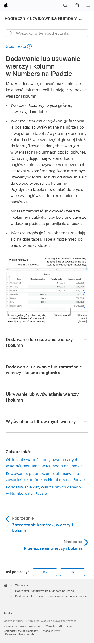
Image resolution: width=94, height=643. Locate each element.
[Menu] (88, 5)
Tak (44, 572)
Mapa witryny (51, 630)
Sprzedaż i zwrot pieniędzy (21, 630)
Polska (8, 613)
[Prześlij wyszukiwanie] (10, 33)
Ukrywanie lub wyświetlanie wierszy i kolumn (42, 397)
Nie (72, 572)
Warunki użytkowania (58, 626)
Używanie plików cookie (19, 634)
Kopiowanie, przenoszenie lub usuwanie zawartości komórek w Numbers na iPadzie (45, 476)
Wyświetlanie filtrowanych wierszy (41, 421)
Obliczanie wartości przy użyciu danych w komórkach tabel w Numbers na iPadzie (44, 462)
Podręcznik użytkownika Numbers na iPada (44, 591)
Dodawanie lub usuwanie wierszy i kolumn (39, 342)
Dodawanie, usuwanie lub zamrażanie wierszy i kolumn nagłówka (44, 369)
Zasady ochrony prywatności (22, 626)
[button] (65, 5)
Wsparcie (21, 585)
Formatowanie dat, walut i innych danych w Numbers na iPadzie (43, 490)
